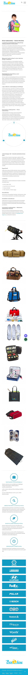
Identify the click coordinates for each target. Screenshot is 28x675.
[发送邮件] (25, 335)
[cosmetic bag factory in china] (14, 374)
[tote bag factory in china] (14, 394)
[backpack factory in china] (14, 232)
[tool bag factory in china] (14, 274)
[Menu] (24, 2)
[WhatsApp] (25, 339)
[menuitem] (21, 2)
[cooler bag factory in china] (14, 294)
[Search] (21, 2)
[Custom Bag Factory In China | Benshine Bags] (11, 2)
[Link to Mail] (25, 672)
